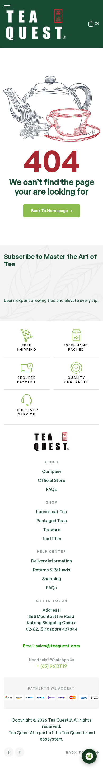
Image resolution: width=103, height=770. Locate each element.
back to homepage (49, 210)
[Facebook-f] (8, 752)
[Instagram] (19, 752)
